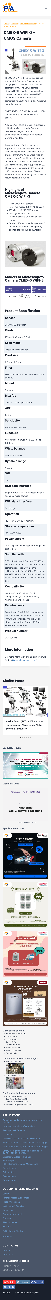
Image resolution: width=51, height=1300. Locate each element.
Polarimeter (8, 1172)
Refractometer (9, 1168)
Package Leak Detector (14, 1130)
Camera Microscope (28, 24)
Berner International (12, 1214)
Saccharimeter (10, 1176)
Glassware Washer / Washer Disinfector (21, 1138)
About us (7, 1250)
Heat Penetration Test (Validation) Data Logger (25, 1146)
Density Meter (9, 1180)
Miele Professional (11, 1202)
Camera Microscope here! (24, 660)
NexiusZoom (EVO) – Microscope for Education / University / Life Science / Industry (24, 725)
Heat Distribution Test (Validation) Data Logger (25, 1142)
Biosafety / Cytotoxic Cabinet (17, 1157)
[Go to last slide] (7, 711)
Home (6, 24)
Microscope (8, 1160)
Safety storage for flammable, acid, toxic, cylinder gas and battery (22, 1152)
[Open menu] (46, 8)
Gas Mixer (7, 1134)
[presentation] (25, 701)
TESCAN (7, 1226)
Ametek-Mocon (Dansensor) (16, 1198)
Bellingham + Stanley (13, 1231)
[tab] (20, 737)
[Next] (44, 711)
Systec (6, 1193)
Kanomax (7, 1236)
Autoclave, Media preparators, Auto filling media (22, 1121)
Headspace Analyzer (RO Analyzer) (19, 1126)
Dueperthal (8, 1210)
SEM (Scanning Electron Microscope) (20, 1164)
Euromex (14, 24)
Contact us (8, 1254)
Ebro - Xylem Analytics (13, 1206)
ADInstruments (10, 1222)
